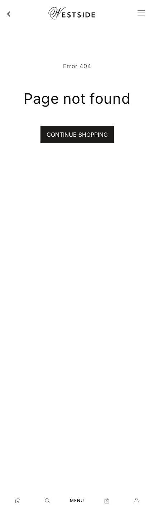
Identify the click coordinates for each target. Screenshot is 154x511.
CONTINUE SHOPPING (77, 134)
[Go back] (8, 14)
